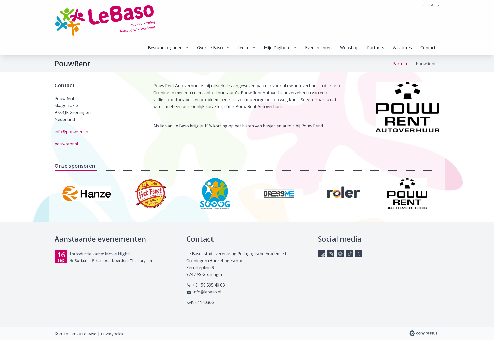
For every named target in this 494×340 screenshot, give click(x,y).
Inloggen (430, 4)
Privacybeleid (113, 333)
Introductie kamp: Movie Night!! (100, 254)
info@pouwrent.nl (72, 132)
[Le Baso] (106, 21)
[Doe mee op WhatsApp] (358, 253)
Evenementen (318, 47)
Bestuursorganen (165, 47)
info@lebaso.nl (207, 292)
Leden (243, 47)
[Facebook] (321, 253)
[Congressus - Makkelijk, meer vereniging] (423, 333)
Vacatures (402, 47)
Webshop (349, 47)
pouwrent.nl (66, 144)
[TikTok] (349, 253)
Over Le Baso (210, 47)
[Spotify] (340, 253)
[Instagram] (330, 253)
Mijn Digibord (277, 47)
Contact (427, 47)
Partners (375, 47)
